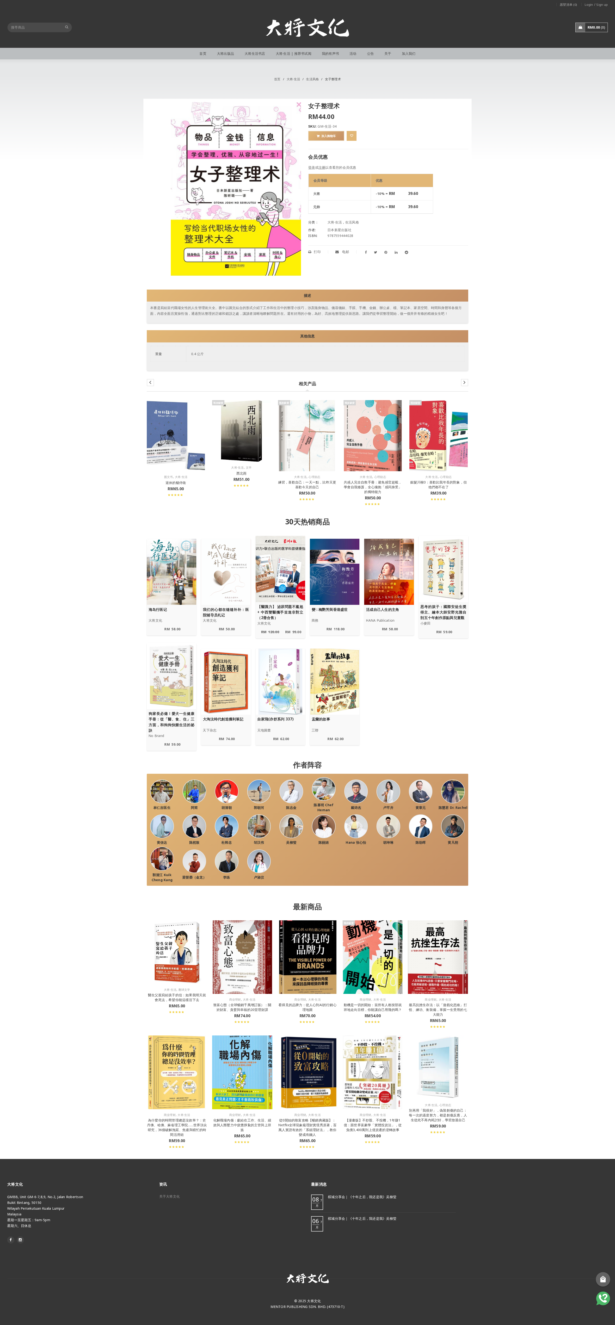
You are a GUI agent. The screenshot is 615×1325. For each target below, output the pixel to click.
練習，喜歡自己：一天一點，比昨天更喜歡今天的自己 (307, 484)
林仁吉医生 (162, 807)
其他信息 (307, 336)
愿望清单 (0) (568, 4)
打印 (317, 251)
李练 (226, 877)
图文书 (168, 477)
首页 (277, 79)
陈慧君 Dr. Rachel (453, 807)
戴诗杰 (356, 807)
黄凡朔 (453, 842)
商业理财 (235, 1000)
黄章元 (421, 807)
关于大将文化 (169, 1196)
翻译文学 (184, 990)
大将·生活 (293, 79)
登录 (311, 167)
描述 (307, 295)
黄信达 (162, 842)
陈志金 (291, 807)
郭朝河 (259, 807)
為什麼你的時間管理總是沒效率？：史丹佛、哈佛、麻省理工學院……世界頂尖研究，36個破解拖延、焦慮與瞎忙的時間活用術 (177, 1127)
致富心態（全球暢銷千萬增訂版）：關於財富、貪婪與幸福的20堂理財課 (242, 1007)
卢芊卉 (388, 807)
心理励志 (314, 477)
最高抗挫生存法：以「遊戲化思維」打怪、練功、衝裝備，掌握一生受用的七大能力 (438, 1010)
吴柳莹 (291, 842)
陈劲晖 (421, 842)
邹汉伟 (259, 842)
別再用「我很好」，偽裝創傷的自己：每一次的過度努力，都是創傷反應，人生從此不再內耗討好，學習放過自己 (438, 1115)
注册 (322, 167)
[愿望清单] (352, 136)
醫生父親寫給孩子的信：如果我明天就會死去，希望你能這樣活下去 (177, 997)
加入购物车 (328, 136)
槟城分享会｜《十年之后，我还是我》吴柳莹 (362, 1197)
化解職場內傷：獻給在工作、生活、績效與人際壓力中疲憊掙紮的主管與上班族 (242, 1125)
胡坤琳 (388, 842)
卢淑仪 (259, 877)
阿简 (194, 807)
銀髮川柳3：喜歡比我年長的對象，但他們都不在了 (438, 484)
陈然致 (194, 842)
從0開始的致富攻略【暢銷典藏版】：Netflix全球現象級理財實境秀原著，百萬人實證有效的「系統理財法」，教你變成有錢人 (307, 1127)
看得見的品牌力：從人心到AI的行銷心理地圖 (307, 1007)
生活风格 (312, 79)
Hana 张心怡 (356, 842)
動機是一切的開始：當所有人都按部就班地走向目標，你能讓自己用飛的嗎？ (373, 1007)
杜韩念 (226, 842)
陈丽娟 (324, 842)
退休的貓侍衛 (176, 482)
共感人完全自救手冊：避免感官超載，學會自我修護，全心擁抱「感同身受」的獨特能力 (373, 487)
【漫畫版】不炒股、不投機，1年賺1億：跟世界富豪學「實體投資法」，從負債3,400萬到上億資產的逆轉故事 (373, 1125)
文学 (249, 468)
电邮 (345, 251)
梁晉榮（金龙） (194, 877)
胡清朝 (226, 807)
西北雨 (241, 473)
